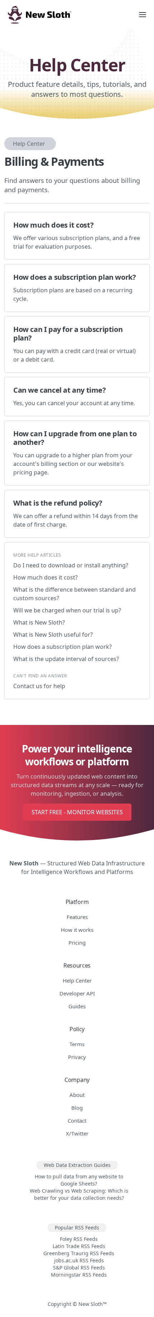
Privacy (77, 1056)
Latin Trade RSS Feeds (79, 1246)
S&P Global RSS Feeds (79, 1267)
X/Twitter (77, 1133)
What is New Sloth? (39, 622)
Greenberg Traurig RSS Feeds (78, 1253)
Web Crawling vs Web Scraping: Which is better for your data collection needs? (79, 1194)
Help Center (29, 144)
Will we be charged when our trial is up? (67, 610)
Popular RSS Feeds (77, 1227)
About (77, 1094)
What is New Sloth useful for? (53, 634)
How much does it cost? (45, 577)
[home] (65, 15)
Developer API (77, 993)
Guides (77, 1006)
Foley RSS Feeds (79, 1239)
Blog (77, 1107)
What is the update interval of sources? (66, 659)
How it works (77, 929)
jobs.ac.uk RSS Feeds (79, 1260)
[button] (142, 15)
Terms (77, 1044)
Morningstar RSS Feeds (79, 1274)
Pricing (77, 942)
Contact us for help (39, 686)
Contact (77, 1120)
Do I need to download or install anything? (70, 565)
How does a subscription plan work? (62, 647)
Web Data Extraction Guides (77, 1165)
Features (77, 916)
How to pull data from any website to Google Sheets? (79, 1180)
